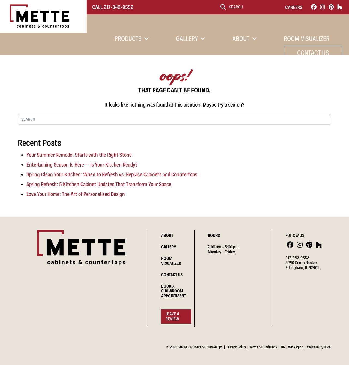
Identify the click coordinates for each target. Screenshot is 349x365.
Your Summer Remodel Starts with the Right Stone (79, 155)
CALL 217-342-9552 (112, 7)
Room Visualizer (306, 38)
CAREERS (293, 7)
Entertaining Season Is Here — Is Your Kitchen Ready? (81, 165)
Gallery (187, 38)
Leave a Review (172, 316)
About (240, 38)
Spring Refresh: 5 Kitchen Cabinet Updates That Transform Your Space (98, 184)
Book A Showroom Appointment (173, 291)
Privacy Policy (236, 347)
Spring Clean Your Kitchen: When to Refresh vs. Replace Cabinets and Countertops (111, 174)
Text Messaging (292, 347)
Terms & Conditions (263, 347)
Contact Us (313, 52)
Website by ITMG (319, 347)
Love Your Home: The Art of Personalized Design (75, 194)
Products (128, 38)
